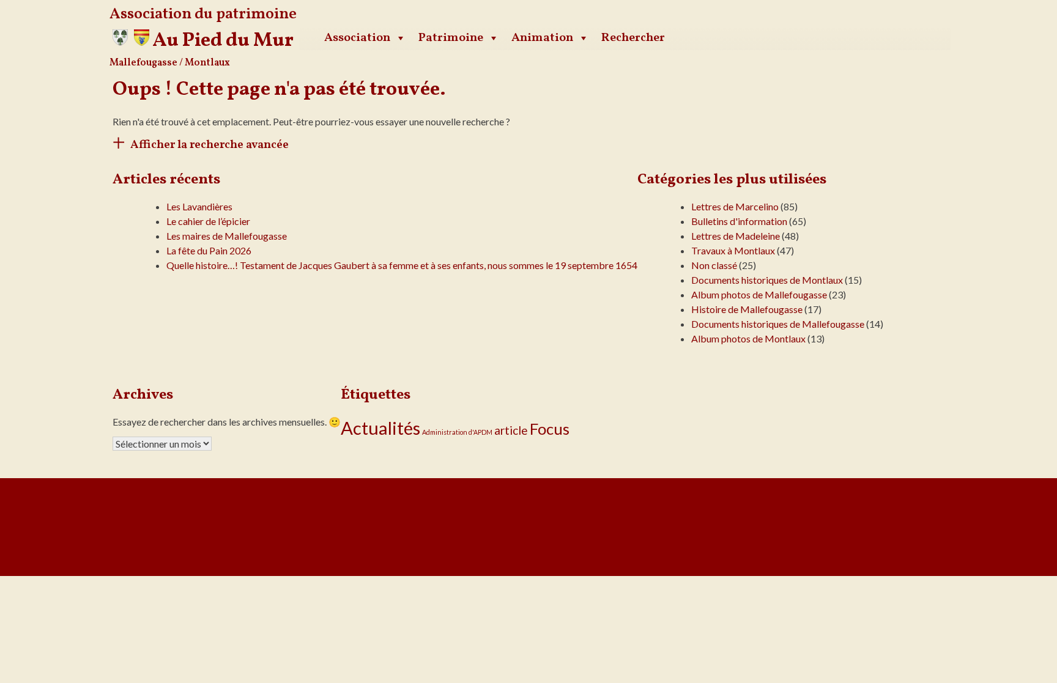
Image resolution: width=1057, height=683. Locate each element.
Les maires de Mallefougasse (226, 236)
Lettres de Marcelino (735, 206)
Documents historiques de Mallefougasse (777, 324)
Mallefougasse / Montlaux (169, 63)
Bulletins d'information (739, 221)
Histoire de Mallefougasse (747, 309)
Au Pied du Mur (223, 41)
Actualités (380, 427)
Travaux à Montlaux (733, 250)
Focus (549, 428)
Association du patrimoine (203, 14)
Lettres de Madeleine (735, 236)
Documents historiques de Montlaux (767, 280)
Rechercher (633, 37)
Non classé (714, 265)
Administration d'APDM (457, 432)
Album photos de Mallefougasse (759, 294)
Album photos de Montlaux (748, 338)
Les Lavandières (199, 206)
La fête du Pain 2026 (208, 250)
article (511, 430)
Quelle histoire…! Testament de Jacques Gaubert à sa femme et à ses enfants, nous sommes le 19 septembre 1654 (401, 265)
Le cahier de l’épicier (208, 221)
